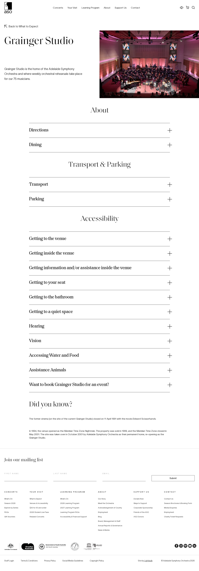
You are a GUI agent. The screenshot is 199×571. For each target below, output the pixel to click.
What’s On (8, 499)
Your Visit (37, 492)
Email (106, 474)
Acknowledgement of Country (110, 508)
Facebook (176, 546)
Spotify (185, 546)
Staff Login (9, 561)
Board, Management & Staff (109, 521)
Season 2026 (9, 503)
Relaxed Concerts (37, 517)
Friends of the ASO (141, 512)
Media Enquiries (170, 508)
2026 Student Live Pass (39, 512)
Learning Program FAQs (69, 512)
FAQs (6, 512)
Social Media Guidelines (72, 561)
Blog (100, 517)
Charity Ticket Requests (173, 517)
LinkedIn (194, 546)
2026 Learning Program (69, 503)
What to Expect (36, 499)
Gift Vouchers (9, 517)
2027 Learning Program (69, 508)
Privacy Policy (50, 561)
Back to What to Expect (23, 26)
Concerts (11, 492)
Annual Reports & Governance (110, 526)
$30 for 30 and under (38, 508)
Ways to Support (140, 503)
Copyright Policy (97, 561)
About (102, 492)
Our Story (102, 499)
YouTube (189, 546)
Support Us (141, 492)
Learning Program (72, 492)
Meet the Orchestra (106, 503)
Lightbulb (148, 561)
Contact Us (168, 499)
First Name (11, 474)
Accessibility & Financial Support (73, 517)
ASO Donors (139, 517)
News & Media (104, 530)
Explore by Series (11, 508)
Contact (170, 492)
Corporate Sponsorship (143, 508)
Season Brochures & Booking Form (178, 503)
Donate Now (138, 499)
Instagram (180, 546)
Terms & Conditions (29, 561)
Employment (103, 512)
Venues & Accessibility (39, 503)
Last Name (60, 474)
